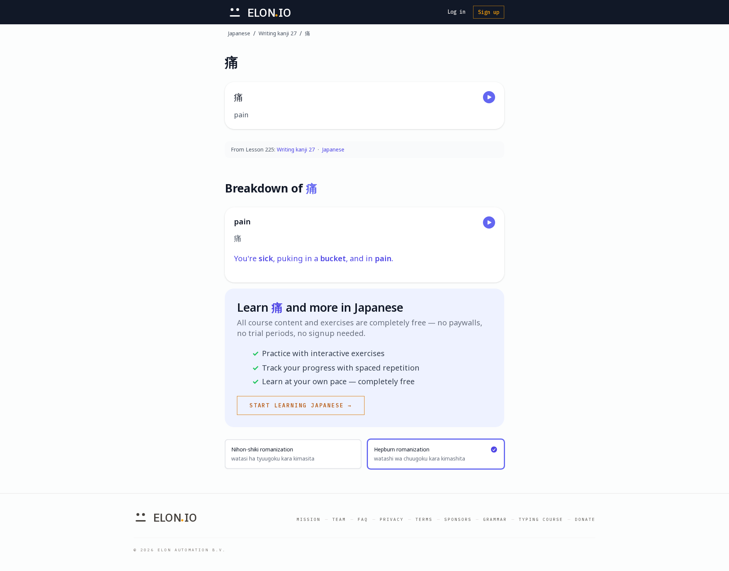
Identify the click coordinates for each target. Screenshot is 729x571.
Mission (308, 519)
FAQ (363, 519)
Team (339, 519)
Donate (585, 519)
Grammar (495, 519)
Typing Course (541, 519)
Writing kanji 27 (278, 33)
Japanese (239, 33)
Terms (423, 519)
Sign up (488, 12)
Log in (456, 11)
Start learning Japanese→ (300, 405)
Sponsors (458, 519)
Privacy (392, 519)
